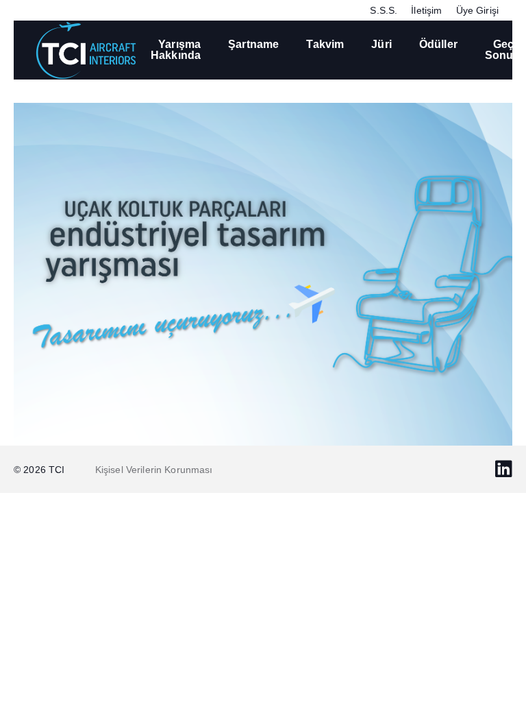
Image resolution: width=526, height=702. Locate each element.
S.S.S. (383, 10)
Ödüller (438, 44)
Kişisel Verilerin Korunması (154, 469)
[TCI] (85, 49)
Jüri (381, 44)
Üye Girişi (477, 10)
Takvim (325, 44)
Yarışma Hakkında (176, 49)
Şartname (253, 44)
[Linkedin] (503, 469)
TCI (58, 469)
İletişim (426, 10)
